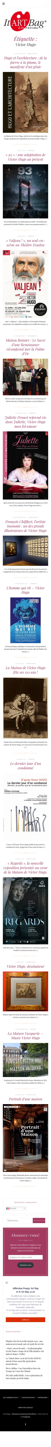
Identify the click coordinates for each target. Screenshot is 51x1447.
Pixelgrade (26, 1417)
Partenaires (42, 1397)
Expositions (32, 53)
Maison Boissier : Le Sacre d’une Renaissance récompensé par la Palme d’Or (25, 347)
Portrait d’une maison (25, 1099)
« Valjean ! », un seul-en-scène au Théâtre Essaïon (25, 242)
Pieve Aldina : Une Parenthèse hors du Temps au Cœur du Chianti (23, 1369)
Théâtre (31, 150)
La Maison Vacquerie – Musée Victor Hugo (25, 1035)
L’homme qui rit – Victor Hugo (26, 590)
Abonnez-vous (25, 1265)
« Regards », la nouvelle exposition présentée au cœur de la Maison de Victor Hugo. (25, 867)
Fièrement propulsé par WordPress (24, 1414)
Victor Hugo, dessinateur (25, 966)
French (12, 1208)
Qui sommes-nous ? (11, 1397)
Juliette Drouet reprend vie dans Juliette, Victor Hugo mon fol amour (25, 422)
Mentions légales (25, 1407)
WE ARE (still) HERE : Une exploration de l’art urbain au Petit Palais (24, 1377)
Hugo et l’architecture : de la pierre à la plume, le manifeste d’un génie (25, 62)
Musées (33, 1029)
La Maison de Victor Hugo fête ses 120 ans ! (25, 670)
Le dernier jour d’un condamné (25, 765)
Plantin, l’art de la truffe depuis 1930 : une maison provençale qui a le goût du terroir (25, 1342)
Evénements (32, 336)
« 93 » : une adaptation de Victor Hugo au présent (25, 157)
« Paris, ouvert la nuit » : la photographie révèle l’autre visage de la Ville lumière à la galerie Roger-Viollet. (25, 1351)
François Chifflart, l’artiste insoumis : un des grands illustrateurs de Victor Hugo (25, 526)
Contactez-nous (28, 1397)
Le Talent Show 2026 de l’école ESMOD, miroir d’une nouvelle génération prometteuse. (23, 1361)
